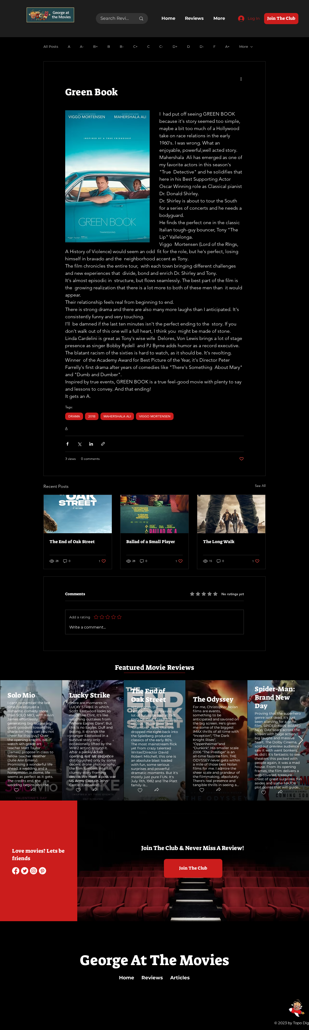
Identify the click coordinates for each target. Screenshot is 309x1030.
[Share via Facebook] (67, 444)
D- (202, 47)
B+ (95, 47)
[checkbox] (16, 790)
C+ (135, 47)
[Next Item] (300, 740)
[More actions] (241, 79)
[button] (33, 789)
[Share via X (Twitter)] (79, 444)
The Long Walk (218, 542)
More (243, 47)
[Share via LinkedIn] (91, 444)
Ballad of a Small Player (150, 542)
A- (82, 47)
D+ (175, 47)
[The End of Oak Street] (78, 514)
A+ (227, 47)
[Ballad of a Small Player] (154, 514)
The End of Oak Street (72, 542)
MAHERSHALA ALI (117, 416)
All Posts (50, 47)
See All (260, 486)
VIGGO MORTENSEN (154, 416)
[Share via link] (103, 444)
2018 (91, 416)
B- (122, 47)
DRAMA (74, 416)
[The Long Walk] (231, 514)
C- (161, 47)
